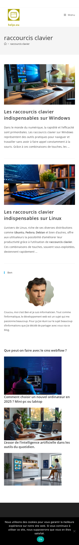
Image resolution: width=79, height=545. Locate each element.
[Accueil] (5, 44)
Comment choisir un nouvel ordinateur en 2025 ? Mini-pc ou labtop (37, 399)
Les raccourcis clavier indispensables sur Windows (37, 114)
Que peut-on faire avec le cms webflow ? (35, 350)
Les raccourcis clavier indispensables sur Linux (33, 215)
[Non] (74, 531)
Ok (40, 539)
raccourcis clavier (20, 44)
